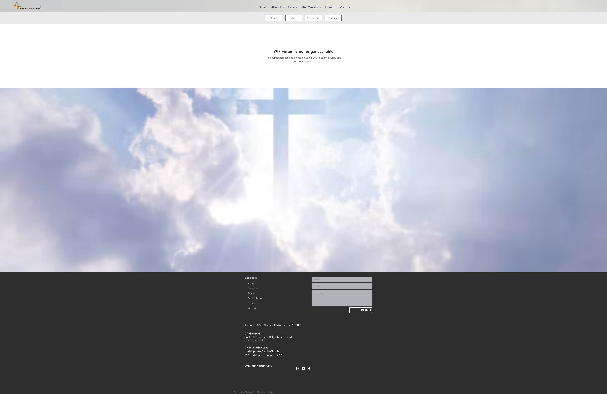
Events (251, 293)
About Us (253, 288)
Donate (251, 303)
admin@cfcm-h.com (262, 365)
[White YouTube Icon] (303, 368)
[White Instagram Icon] (298, 368)
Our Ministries (255, 298)
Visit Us (252, 308)
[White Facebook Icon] (309, 368)
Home (251, 283)
